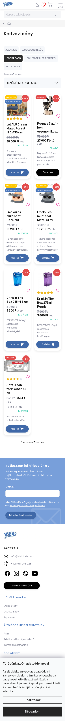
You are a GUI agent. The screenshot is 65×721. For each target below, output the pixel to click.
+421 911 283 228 (21, 563)
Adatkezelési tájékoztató (19, 639)
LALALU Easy (11, 611)
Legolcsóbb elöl (32, 49)
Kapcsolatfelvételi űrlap (21, 585)
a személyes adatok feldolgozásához (27, 505)
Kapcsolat (10, 617)
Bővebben (48, 172)
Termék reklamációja (16, 645)
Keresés (56, 14)
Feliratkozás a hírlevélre (20, 515)
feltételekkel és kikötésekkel (46, 502)
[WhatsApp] (25, 573)
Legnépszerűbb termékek (40, 58)
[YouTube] (35, 573)
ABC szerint (12, 66)
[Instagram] (16, 573)
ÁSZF (7, 633)
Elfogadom (32, 711)
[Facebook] (7, 573)
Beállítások (33, 700)
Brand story (10, 605)
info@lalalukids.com (22, 556)
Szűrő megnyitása (21, 83)
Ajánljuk (11, 49)
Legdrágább (13, 58)
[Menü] (60, 4)
